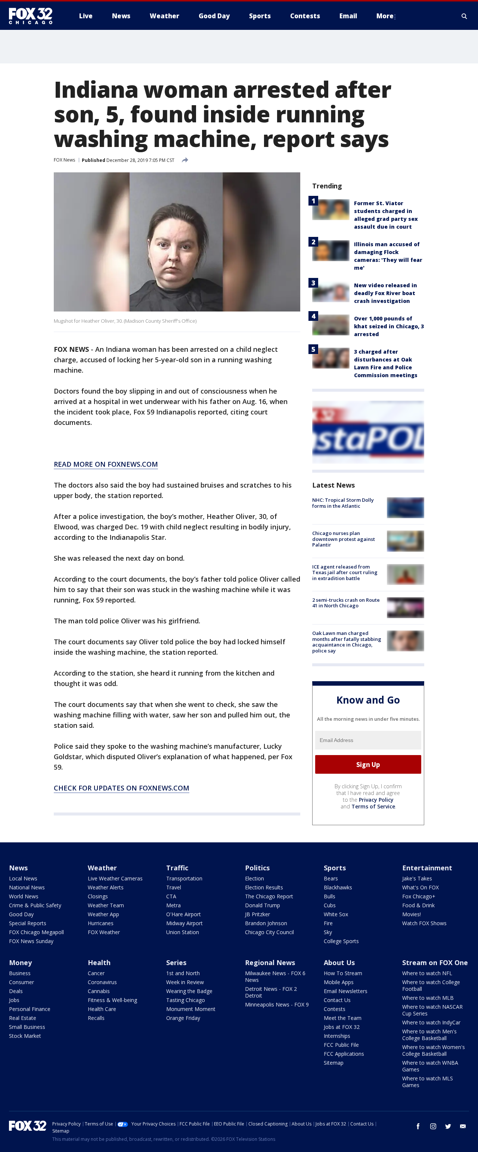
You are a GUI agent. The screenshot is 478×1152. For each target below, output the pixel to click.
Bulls (329, 896)
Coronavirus (102, 982)
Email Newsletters (345, 991)
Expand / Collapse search (464, 16)
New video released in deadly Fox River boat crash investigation (385, 293)
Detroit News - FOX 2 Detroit (271, 992)
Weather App (103, 914)
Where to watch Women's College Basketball (433, 1050)
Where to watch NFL (427, 973)
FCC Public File (341, 1044)
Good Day (21, 914)
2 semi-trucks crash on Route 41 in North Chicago (346, 603)
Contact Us (337, 1000)
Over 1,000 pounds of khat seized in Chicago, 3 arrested (389, 326)
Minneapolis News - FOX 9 (277, 1004)
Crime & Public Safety (35, 905)
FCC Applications (344, 1053)
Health (99, 962)
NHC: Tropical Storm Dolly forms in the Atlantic (343, 503)
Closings (98, 896)
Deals (16, 991)
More (385, 16)
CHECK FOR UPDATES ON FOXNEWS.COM (121, 787)
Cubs (330, 905)
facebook (418, 1126)
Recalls (96, 1017)
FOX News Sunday (31, 941)
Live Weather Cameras (115, 878)
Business (20, 973)
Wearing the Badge (189, 991)
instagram (433, 1126)
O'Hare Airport (183, 914)
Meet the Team (342, 1017)
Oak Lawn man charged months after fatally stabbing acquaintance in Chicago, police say (346, 642)
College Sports (341, 941)
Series (176, 962)
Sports (335, 867)
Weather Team (106, 905)
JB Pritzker (257, 914)
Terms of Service (373, 806)
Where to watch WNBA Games (430, 1066)
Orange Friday (183, 1017)
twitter (448, 1126)
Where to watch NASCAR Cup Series (432, 1010)
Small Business (27, 1026)
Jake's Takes (417, 878)
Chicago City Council (269, 932)
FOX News (64, 160)
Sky (328, 932)
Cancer (96, 973)
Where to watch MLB (428, 997)
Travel (173, 887)
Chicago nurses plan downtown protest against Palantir (343, 539)
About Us (339, 962)
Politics (257, 867)
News (18, 867)
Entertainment (427, 867)
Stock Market (25, 1035)
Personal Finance (29, 1008)
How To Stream (343, 973)
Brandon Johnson (266, 923)
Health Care (102, 1008)
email (463, 1126)
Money (20, 962)
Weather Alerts (106, 887)
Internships (337, 1035)
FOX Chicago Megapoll (36, 932)
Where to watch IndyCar (431, 1022)
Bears (331, 878)
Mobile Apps (339, 982)
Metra (173, 905)
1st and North (183, 973)
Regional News (270, 962)
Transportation (184, 878)
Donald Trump (262, 905)
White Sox (336, 914)
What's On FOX (420, 887)
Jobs (14, 1000)
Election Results (264, 887)
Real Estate (22, 1017)
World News (23, 896)
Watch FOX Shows (424, 923)
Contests (334, 1008)
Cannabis (99, 991)
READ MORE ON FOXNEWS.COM (106, 464)
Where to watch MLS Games (427, 1082)
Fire (328, 923)
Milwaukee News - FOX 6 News (275, 976)
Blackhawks (338, 887)
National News (27, 887)
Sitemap (334, 1062)
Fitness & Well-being (112, 1000)
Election (254, 878)
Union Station (182, 932)
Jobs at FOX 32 (342, 1026)
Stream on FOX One (435, 962)
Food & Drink (418, 905)
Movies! (411, 914)
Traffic (177, 867)
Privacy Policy (376, 799)
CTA (171, 896)
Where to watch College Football (431, 985)
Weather (102, 867)
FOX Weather (104, 932)
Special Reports (27, 923)
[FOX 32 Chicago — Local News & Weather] (33, 16)
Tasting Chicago (185, 1000)
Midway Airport (184, 923)
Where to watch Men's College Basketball (429, 1035)
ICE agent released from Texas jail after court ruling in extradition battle (345, 572)
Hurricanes (101, 923)
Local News (23, 878)
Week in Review (185, 982)
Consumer (21, 982)
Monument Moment (190, 1008)
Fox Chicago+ (418, 896)
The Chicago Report (269, 896)
